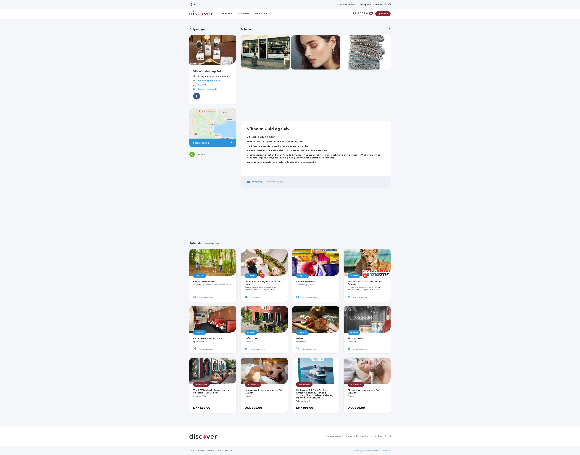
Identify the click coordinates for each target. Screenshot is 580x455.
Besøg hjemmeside (207, 89)
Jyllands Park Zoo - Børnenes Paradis (365, 282)
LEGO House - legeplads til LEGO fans (264, 282)
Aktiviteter (243, 13)
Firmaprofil (365, 4)
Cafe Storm (251, 338)
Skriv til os (376, 436)
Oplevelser (383, 14)
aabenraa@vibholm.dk (209, 80)
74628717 (202, 85)
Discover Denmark (347, 4)
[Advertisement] (212, 180)
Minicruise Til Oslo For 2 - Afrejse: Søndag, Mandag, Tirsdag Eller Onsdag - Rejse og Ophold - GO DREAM (314, 394)
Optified (387, 450)
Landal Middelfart (203, 281)
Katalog (378, 4)
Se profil (199, 276)
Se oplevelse (201, 384)
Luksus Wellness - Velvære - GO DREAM (263, 391)
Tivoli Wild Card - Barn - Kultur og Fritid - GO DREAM (211, 391)
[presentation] (386, 29)
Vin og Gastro (356, 338)
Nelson (300, 338)
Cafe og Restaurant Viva (207, 338)
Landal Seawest (305, 281)
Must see (227, 13)
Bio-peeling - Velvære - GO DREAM (363, 391)
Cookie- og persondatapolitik (366, 450)
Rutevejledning (201, 143)
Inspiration (261, 13)
